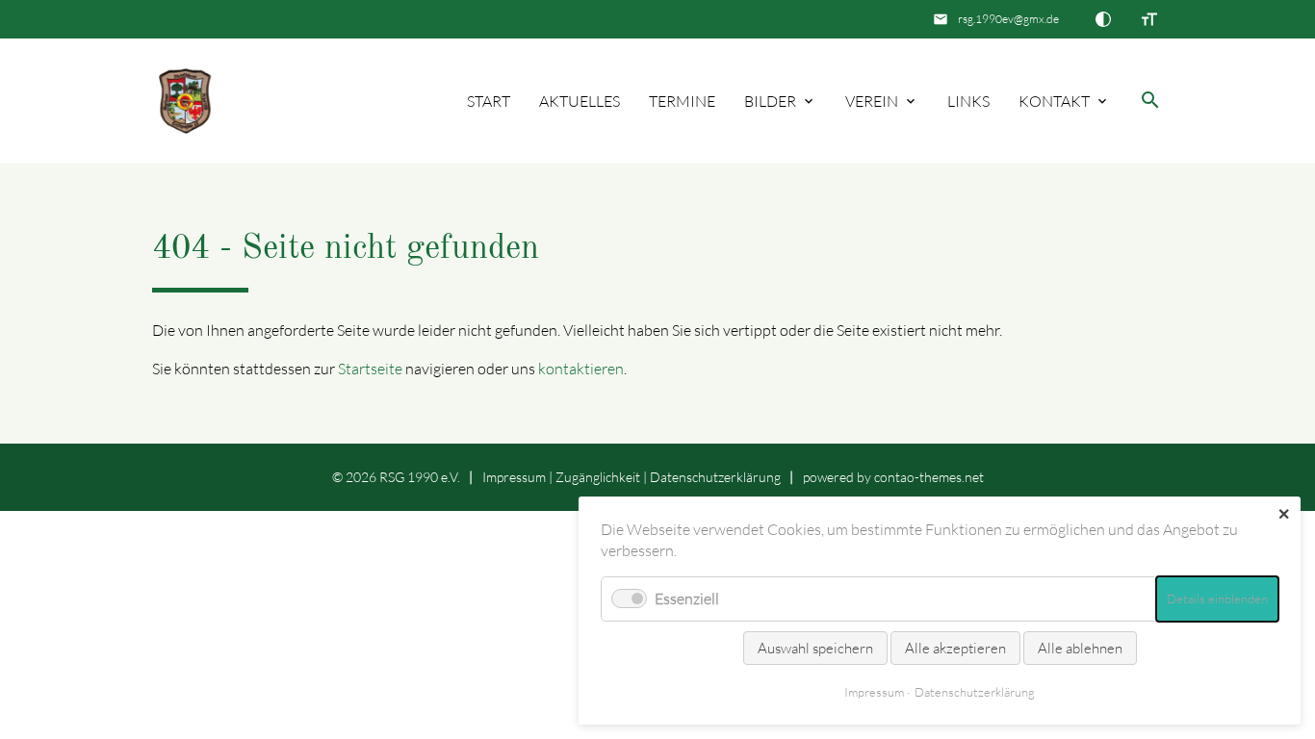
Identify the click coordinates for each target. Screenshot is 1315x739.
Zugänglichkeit (597, 477)
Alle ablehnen (1080, 648)
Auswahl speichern (815, 648)
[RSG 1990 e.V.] (186, 101)
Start (488, 101)
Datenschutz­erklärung (715, 477)
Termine (682, 101)
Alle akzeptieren (955, 648)
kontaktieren (581, 368)
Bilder (770, 101)
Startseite (370, 368)
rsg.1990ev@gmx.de (1008, 19)
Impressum (514, 477)
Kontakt (1054, 101)
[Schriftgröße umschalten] (1149, 19)
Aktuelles (579, 101)
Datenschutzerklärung (975, 692)
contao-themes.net (929, 477)
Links (968, 101)
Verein (871, 101)
